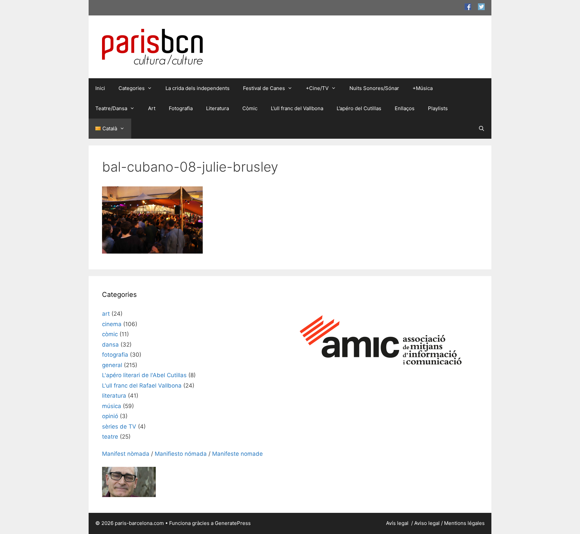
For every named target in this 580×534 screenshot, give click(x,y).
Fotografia (181, 108)
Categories (131, 88)
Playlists (438, 108)
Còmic (249, 108)
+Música (423, 88)
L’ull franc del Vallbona (297, 108)
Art (151, 108)
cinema (112, 324)
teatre (110, 436)
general (112, 365)
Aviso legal (427, 523)
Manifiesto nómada (181, 453)
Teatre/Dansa (111, 108)
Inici (100, 88)
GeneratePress (233, 523)
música (111, 406)
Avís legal (398, 523)
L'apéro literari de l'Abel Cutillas (144, 375)
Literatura (217, 108)
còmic (110, 334)
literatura (114, 395)
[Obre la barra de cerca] (481, 129)
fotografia (115, 354)
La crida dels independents (197, 88)
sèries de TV (119, 426)
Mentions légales (464, 523)
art (106, 313)
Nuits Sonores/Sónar (374, 88)
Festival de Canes (264, 88)
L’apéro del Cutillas (359, 108)
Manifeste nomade (237, 453)
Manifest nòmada (125, 453)
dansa (110, 344)
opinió (110, 416)
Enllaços (405, 108)
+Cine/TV (317, 88)
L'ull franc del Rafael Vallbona (142, 385)
